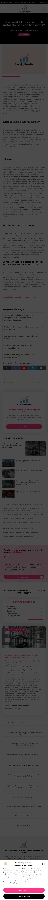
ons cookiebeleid (23, 883)
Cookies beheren (24, 896)
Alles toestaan (24, 890)
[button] (43, 864)
